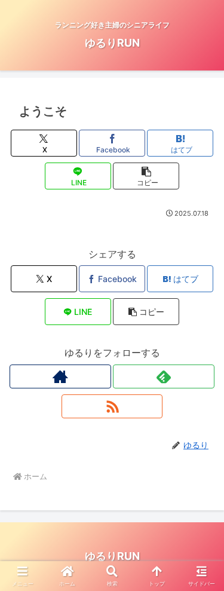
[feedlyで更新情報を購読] (163, 376)
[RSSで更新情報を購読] (112, 406)
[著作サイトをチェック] (60, 376)
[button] (146, 176)
